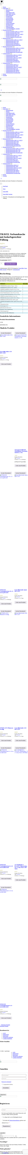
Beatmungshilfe (9, 19)
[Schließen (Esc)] (23, 1)
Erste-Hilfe (5, 8)
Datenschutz (6, 1034)
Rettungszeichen (7, 38)
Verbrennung (9, 22)
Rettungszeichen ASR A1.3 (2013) (14, 40)
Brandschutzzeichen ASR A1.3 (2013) (15, 48)
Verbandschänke (10, 27)
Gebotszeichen (6, 53)
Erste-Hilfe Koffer (10, 12)
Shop (4, 189)
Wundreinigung (9, 24)
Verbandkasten (9, 20)
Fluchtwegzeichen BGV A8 (12, 35)
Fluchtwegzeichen (7, 30)
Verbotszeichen (6, 63)
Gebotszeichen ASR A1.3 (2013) (14, 55)
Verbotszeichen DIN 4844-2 (12, 70)
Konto (4, 74)
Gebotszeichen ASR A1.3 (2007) (14, 57)
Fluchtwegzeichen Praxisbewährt (14, 37)
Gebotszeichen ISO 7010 (12, 56)
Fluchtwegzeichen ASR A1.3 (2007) (14, 34)
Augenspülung (9, 18)
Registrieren (3, 1094)
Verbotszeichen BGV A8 (12, 68)
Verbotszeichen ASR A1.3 (12, 64)
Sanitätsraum (9, 16)
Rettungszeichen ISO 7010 (12, 41)
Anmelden (6, 1088)
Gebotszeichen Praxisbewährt (13, 61)
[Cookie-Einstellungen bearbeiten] (5, 1152)
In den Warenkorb (11, 264)
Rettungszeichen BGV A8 (12, 42)
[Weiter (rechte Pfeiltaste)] (25, 577)
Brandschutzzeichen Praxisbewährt (14, 52)
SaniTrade (5, 186)
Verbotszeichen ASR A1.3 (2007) (14, 67)
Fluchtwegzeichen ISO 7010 (12, 33)
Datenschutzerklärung (14, 1120)
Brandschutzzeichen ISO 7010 (13, 49)
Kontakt (5, 75)
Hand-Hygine (9, 26)
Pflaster (7, 11)
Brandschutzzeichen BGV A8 (13, 50)
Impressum (5, 1036)
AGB (4, 1033)
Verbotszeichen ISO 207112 (12, 71)
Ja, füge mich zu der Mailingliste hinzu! (12, 1117)
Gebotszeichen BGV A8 (12, 59)
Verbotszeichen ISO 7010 (12, 66)
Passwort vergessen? (6, 1081)
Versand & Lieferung (8, 1037)
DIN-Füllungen (9, 15)
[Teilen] (19, 1)
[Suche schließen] (1, 1134)
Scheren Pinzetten (10, 23)
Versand (3, 247)
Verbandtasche (16, 269)
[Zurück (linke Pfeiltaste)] (2, 577)
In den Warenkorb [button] (6, 333)
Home (4, 7)
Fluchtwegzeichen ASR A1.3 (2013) (14, 31)
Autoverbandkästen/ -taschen (13, 28)
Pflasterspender (9, 10)
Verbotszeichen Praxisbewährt (13, 72)
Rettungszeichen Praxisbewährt (13, 45)
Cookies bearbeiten (7, 1038)
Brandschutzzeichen (7, 46)
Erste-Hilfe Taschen (10, 14)
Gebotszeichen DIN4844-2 (12, 60)
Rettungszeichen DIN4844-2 (13, 44)
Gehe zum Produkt (6, 364)
